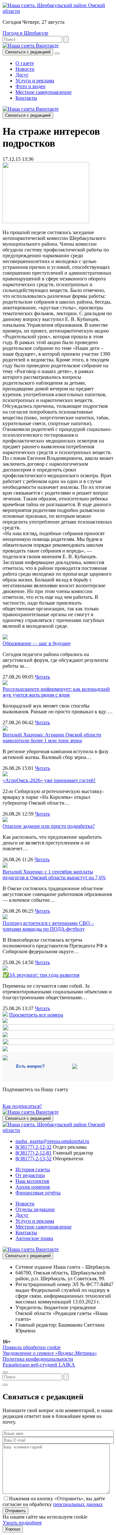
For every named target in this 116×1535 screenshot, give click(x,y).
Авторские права (34, 1238)
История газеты (32, 1169)
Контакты (26, 98)
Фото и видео (30, 86)
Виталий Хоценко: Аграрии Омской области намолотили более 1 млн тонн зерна (52, 737)
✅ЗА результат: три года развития (41, 975)
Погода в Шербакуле (25, 33)
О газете (24, 63)
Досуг (22, 75)
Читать (42, 677)
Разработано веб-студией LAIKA (39, 1364)
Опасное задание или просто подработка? (49, 826)
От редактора (30, 1175)
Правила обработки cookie (32, 1347)
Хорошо (12, 1529)
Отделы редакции (35, 1209)
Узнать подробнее (22, 1522)
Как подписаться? (22, 1106)
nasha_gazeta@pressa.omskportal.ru (52, 1141)
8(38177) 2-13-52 (33, 1158)
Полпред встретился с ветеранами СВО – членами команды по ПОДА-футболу (48, 926)
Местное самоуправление (43, 92)
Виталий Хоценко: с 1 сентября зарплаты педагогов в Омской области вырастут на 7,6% (54, 874)
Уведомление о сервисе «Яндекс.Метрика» (50, 1353)
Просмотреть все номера (36, 1015)
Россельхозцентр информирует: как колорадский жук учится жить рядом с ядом (56, 692)
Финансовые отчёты (38, 1192)
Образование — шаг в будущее (37, 643)
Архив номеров (32, 1187)
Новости (24, 69)
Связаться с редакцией (28, 52)
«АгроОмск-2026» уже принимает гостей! (49, 780)
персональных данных (78, 1504)
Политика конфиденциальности (38, 1359)
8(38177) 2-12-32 (33, 1147)
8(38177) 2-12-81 (33, 1153)
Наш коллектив (32, 1181)
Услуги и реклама (34, 80)
